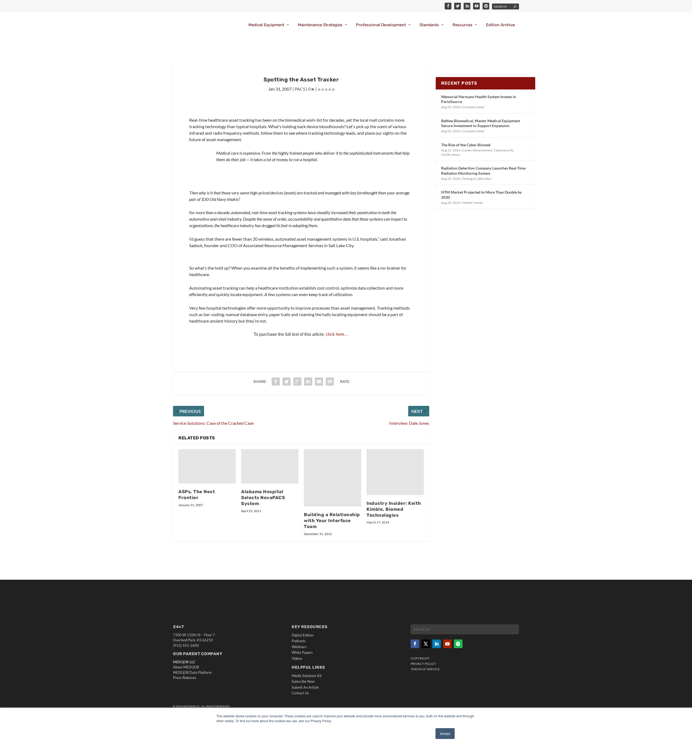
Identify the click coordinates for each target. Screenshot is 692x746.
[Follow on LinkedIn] (436, 643)
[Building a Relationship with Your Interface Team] (332, 477)
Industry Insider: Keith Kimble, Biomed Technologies (394, 509)
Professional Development (381, 25)
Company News (473, 107)
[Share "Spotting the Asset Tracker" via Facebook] (275, 381)
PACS (300, 88)
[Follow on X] (425, 643)
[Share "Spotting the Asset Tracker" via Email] (319, 381)
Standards (429, 25)
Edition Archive (500, 25)
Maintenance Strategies (320, 25)
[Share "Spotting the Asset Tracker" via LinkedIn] (308, 381)
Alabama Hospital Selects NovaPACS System (263, 497)
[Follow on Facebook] (415, 643)
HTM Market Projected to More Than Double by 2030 (481, 194)
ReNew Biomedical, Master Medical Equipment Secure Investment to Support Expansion (480, 123)
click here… (337, 334)
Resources (463, 25)
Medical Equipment (266, 25)
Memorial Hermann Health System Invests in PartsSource (478, 99)
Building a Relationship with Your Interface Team (332, 520)
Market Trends (472, 203)
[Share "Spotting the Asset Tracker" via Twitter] (286, 381)
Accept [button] (445, 733)
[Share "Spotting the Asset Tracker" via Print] (329, 381)
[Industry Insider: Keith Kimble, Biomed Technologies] (395, 472)
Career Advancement (477, 150)
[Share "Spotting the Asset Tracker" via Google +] (297, 381)
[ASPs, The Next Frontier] (207, 466)
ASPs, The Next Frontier (196, 494)
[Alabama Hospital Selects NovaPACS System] (269, 466)
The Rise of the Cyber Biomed (465, 144)
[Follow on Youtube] (447, 643)
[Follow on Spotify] (458, 643)
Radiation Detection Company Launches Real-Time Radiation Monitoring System (483, 170)
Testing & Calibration (476, 179)
